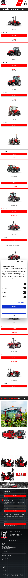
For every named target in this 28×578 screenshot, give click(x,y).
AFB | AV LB (14, 39)
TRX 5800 (14, 129)
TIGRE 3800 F (14, 361)
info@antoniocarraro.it (14, 537)
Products (4, 550)
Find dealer (5, 32)
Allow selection (14, 311)
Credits (21, 575)
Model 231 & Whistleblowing (9, 547)
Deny (14, 315)
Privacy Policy (17, 525)
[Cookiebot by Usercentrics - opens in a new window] (17, 261)
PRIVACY (4, 570)
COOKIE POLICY (6, 568)
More (14, 35)
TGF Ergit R (14, 186)
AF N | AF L (14, 69)
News (3, 564)
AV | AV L (14, 99)
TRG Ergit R (14, 215)
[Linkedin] (17, 540)
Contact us (5, 551)
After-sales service (7, 555)
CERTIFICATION (6, 546)
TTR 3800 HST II (13, 390)
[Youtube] (11, 540)
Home (3, 543)
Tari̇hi (3, 544)
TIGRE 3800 (14, 332)
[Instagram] (13, 540)
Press (3, 566)
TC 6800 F (14, 157)
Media (3, 567)
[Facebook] (9, 540)
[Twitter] (15, 540)
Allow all (14, 306)
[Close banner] (25, 261)
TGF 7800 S (14, 244)
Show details (21, 302)
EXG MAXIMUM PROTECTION (8, 556)
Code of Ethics (6, 548)
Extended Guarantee (7, 560)
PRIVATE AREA (5, 558)
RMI (3, 559)
